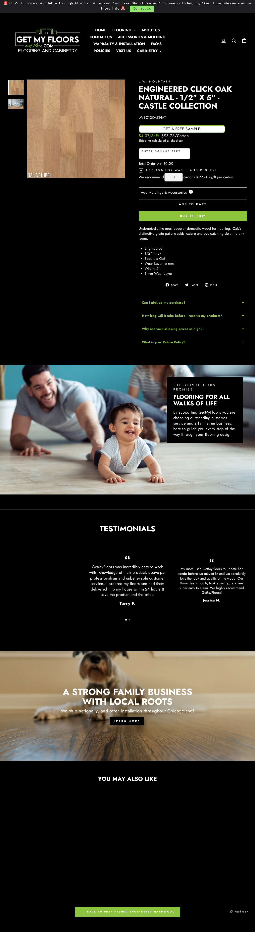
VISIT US (123, 50)
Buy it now (193, 216)
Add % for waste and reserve (182, 170)
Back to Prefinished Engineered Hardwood (130, 911)
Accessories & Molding (142, 37)
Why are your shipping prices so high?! (173, 329)
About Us (150, 30)
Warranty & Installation (119, 43)
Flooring (122, 30)
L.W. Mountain (155, 81)
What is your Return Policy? (163, 342)
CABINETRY (148, 50)
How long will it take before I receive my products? (182, 315)
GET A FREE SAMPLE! (182, 129)
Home (100, 30)
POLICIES (102, 50)
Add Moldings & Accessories (164, 192)
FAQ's (156, 43)
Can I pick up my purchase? (164, 302)
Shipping (145, 141)
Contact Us (142, 8)
